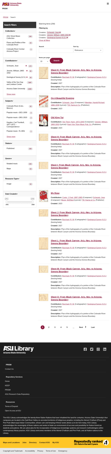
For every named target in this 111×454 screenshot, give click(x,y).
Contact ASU (44, 442)
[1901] (7, 202)
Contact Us (9, 369)
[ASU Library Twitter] (91, 349)
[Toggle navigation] (108, 4)
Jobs (24, 442)
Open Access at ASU (13, 411)
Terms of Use (51, 451)
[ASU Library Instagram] (98, 349)
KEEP (7, 385)
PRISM (4, 8)
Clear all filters (44, 40)
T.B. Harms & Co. (74, 105)
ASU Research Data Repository (17, 394)
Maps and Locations (11, 442)
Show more (11, 94)
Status (8, 143)
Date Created (10, 194)
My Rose (55, 193)
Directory (33, 442)
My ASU (55, 442)
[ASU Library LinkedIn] (104, 349)
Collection (9, 31)
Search (41, 46)
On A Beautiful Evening (62, 98)
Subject (8, 101)
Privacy (40, 451)
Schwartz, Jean (68, 102)
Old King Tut (57, 117)
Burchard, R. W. (68, 77)
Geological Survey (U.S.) (96, 77)
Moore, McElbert (67, 200)
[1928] (33, 202)
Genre (7, 158)
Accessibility (30, 451)
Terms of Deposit (11, 406)
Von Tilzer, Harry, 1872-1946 (73, 122)
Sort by (76, 46)
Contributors (10, 61)
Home (7, 381)
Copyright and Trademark (13, 451)
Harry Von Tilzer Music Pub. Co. (79, 124)
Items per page (44, 57)
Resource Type (11, 179)
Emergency (62, 451)
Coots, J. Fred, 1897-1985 (72, 197)
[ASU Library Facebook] (85, 349)
